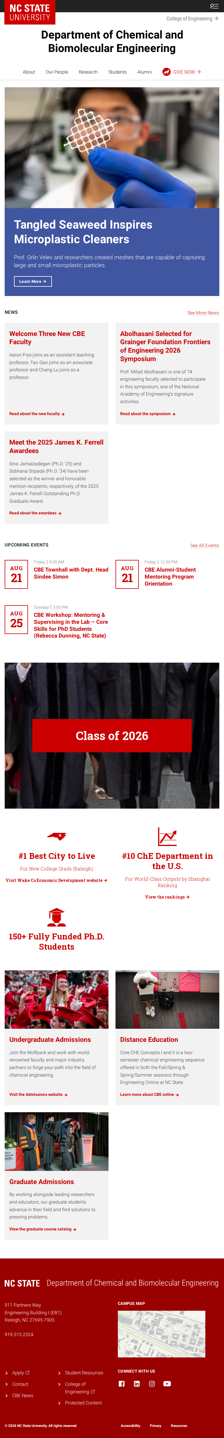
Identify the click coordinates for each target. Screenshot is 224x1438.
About (29, 72)
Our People (57, 72)
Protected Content (83, 1403)
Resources (179, 1426)
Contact (20, 1384)
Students (117, 72)
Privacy (155, 1426)
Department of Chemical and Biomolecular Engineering (112, 41)
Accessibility (130, 1426)
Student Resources (84, 1373)
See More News (203, 313)
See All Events (204, 545)
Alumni (144, 72)
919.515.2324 (19, 1334)
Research (88, 72)
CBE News (22, 1395)
